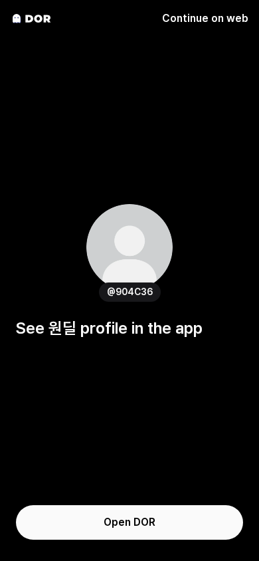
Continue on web (205, 18)
